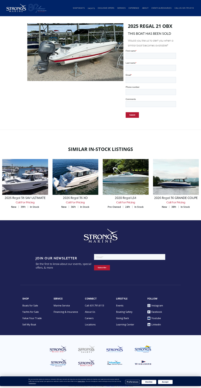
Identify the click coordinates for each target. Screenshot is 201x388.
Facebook (156, 311)
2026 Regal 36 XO (75, 198)
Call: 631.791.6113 (94, 305)
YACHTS (91, 8)
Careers (89, 318)
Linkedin (156, 324)
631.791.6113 (188, 8)
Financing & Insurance (66, 311)
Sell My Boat (29, 324)
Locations (90, 324)
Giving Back (122, 318)
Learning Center (125, 324)
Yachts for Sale (30, 311)
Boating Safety (124, 311)
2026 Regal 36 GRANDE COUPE (176, 198)
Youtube (156, 318)
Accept (165, 382)
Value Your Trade (32, 318)
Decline (148, 382)
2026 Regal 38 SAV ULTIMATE (25, 198)
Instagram (157, 305)
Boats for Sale (30, 305)
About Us (90, 311)
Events (119, 305)
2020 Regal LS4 (125, 198)
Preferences (132, 382)
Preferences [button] (32, 383)
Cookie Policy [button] (81, 381)
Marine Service (62, 305)
